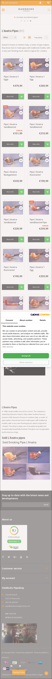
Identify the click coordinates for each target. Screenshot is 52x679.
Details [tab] (43, 320)
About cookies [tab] (26, 320)
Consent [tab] (9, 320)
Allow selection (26, 362)
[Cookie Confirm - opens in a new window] (40, 314)
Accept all (26, 356)
